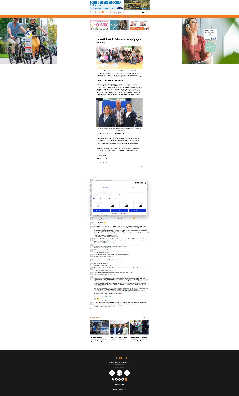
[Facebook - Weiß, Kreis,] (113, 378)
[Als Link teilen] (103, 162)
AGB (125, 388)
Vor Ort (103, 158)
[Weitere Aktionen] (142, 36)
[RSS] (126, 378)
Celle (106, 158)
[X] (119, 378)
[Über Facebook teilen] (97, 162)
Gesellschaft (99, 158)
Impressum (115, 388)
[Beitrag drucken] (106, 162)
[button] (118, 16)
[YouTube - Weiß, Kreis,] (116, 378)
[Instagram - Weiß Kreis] (122, 378)
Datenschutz (121, 388)
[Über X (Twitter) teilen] (100, 162)
